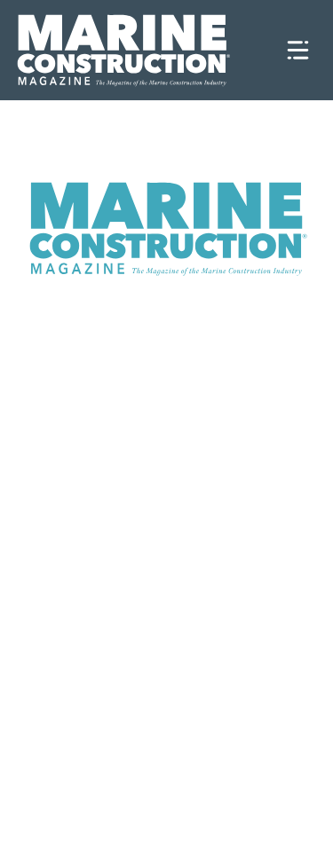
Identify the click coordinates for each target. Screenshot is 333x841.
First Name (71, 413)
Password (75, 641)
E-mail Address (85, 565)
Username (76, 337)
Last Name (70, 489)
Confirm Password (103, 717)
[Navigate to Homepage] (143, 50)
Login (234, 817)
